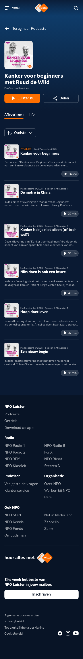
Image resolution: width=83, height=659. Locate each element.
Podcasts (11, 414)
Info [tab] (32, 114)
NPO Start (12, 515)
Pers (48, 497)
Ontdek (10, 420)
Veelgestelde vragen (21, 483)
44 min (72, 372)
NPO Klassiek (15, 466)
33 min (72, 253)
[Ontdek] (75, 8)
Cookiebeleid (13, 633)
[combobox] (20, 132)
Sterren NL (53, 466)
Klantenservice (16, 490)
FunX (48, 452)
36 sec (73, 174)
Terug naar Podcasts (29, 28)
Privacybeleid (14, 621)
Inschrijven (41, 594)
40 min (72, 293)
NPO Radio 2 (14, 452)
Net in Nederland (58, 515)
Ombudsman (15, 535)
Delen (64, 98)
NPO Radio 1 (14, 445)
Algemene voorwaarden (21, 615)
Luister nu (25, 98)
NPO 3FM (12, 459)
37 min (72, 213)
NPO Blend (53, 459)
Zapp (48, 528)
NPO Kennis (13, 522)
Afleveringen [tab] (13, 114)
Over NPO (52, 483)
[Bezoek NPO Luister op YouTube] (76, 633)
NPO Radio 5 (54, 445)
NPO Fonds (13, 528)
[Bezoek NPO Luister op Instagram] (68, 633)
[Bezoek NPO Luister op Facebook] (60, 633)
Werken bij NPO (57, 490)
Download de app (19, 427)
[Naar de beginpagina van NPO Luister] (41, 8)
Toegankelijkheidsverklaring (24, 627)
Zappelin (51, 522)
